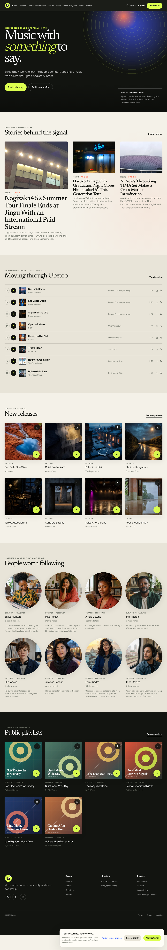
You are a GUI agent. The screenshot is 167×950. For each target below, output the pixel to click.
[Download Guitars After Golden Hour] (77, 802)
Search (69, 885)
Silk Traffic (112, 349)
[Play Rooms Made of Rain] (156, 509)
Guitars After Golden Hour (59, 841)
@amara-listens (92, 620)
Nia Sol (31, 327)
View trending (155, 277)
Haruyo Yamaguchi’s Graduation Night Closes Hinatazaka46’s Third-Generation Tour (93, 187)
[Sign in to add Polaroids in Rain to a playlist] (160, 373)
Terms (140, 915)
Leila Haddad (92, 682)
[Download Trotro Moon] (157, 349)
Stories (89, 5)
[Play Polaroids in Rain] (116, 454)
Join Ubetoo (154, 5)
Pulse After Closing (95, 522)
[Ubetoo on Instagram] (23, 897)
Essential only (132, 938)
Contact (140, 885)
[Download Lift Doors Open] (157, 302)
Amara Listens (93, 616)
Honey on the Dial (38, 336)
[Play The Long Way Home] (116, 773)
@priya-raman (51, 620)
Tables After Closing (16, 522)
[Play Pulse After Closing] (116, 509)
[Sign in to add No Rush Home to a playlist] (160, 290)
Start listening (15, 87)
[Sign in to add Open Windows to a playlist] (160, 325)
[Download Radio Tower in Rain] (157, 361)
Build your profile (40, 87)
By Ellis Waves (51, 790)
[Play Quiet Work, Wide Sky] (76, 773)
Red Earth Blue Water (16, 467)
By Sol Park (90, 790)
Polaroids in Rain (115, 361)
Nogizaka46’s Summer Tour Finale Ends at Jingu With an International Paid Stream (36, 213)
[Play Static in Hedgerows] (156, 454)
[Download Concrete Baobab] (77, 483)
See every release (154, 415)
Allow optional (152, 938)
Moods (58, 5)
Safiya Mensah (13, 616)
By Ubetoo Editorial (134, 790)
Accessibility (142, 890)
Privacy (149, 915)
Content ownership (109, 881)
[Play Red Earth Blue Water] (36, 454)
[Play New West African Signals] (156, 773)
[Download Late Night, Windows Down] (37, 802)
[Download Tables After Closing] (37, 483)
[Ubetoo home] (7, 5)
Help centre (142, 881)
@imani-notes (132, 620)
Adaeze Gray (50, 471)
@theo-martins (132, 686)
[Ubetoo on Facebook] (15, 897)
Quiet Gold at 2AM (55, 467)
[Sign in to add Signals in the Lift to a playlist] (160, 314)
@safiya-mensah (12, 620)
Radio (65, 5)
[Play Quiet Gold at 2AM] (76, 454)
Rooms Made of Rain (137, 522)
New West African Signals (139, 786)
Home (14, 5)
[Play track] (13, 290)
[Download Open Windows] (157, 325)
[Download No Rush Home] (157, 290)
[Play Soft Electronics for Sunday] (36, 773)
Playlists (73, 5)
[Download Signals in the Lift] (157, 314)
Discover (22, 5)
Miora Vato (9, 471)
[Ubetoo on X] (8, 897)
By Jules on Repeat (53, 845)
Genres (51, 5)
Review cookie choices (112, 938)
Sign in (141, 5)
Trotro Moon (35, 348)
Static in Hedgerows (137, 467)
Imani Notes (132, 616)
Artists (82, 5)
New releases (40, 5)
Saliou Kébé (50, 526)
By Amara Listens (12, 845)
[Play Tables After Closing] (36, 509)
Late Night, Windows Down (19, 841)
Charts (31, 5)
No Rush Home (36, 289)
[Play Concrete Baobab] (76, 509)
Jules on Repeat (54, 682)
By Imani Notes (11, 790)
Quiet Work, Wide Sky (56, 786)
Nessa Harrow (91, 526)
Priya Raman (52, 616)
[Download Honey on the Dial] (157, 337)
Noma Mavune (34, 292)
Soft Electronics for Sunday (19, 786)
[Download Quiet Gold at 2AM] (77, 427)
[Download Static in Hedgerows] (158, 427)
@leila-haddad (91, 686)
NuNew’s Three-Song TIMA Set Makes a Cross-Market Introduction (138, 187)
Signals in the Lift (38, 312)
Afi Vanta (32, 351)
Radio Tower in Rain (39, 359)
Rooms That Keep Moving (119, 290)
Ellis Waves (11, 682)
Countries (70, 890)
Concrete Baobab (54, 522)
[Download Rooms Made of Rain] (158, 483)
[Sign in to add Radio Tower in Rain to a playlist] (160, 361)
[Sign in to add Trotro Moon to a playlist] (160, 349)
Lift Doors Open (37, 300)
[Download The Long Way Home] (118, 746)
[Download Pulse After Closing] (118, 483)
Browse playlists (154, 734)
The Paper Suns (35, 363)
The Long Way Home (96, 786)
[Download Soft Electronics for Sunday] (37, 746)
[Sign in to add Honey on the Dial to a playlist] (160, 337)
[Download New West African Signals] (158, 746)
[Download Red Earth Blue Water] (37, 427)
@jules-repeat (51, 686)
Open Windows (36, 324)
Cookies (159, 915)
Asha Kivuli (130, 526)
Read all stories (155, 134)
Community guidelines (147, 894)
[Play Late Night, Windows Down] (36, 828)
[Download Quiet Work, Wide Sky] (77, 746)
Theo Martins (133, 682)
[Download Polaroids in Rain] (157, 373)
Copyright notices (109, 885)
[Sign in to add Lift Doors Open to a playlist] (160, 302)
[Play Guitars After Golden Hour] (76, 828)
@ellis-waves (11, 686)
